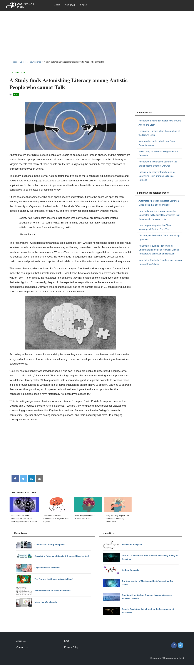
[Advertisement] (97, 35)
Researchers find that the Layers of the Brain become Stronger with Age (158, 163)
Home (57, 5)
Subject (70, 5)
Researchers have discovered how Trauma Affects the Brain (160, 122)
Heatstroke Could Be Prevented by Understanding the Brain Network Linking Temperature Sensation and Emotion (159, 249)
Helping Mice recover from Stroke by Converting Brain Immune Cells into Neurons (157, 176)
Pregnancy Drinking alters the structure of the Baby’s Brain (159, 133)
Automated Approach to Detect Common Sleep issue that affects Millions (159, 203)
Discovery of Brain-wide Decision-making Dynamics (159, 237)
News (15, 94)
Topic (83, 5)
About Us (21, 641)
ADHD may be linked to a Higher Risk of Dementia (158, 153)
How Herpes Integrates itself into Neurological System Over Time (155, 227)
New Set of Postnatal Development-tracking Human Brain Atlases (160, 262)
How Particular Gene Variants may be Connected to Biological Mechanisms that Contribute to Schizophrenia (159, 215)
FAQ (66, 641)
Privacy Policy (71, 647)
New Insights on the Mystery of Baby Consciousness (157, 143)
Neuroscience (19, 73)
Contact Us (22, 647)
